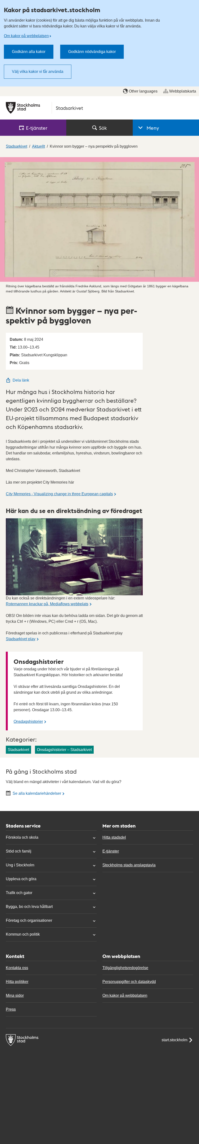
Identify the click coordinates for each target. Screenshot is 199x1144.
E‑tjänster (36, 128)
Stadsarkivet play (20, 639)
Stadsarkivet (18, 750)
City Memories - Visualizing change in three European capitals (59, 494)
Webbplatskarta (182, 91)
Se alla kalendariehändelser (37, 793)
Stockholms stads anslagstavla (129, 865)
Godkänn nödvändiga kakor (92, 52)
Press (11, 1009)
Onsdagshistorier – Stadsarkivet (64, 750)
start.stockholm (174, 1040)
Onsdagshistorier (28, 721)
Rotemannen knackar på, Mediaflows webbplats (47, 604)
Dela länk (21, 380)
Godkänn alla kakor (28, 52)
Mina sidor (15, 995)
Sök (103, 128)
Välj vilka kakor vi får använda (37, 71)
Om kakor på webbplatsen (26, 36)
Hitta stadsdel (114, 837)
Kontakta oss (17, 968)
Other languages (143, 91)
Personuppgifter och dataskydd (129, 982)
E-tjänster (110, 851)
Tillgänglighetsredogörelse (125, 968)
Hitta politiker (17, 982)
